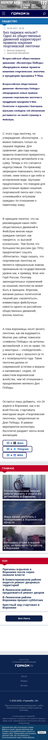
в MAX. (17, 455)
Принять (42, 732)
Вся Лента (24, 618)
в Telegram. (20, 449)
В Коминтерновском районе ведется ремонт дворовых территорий (22, 582)
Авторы (24, 685)
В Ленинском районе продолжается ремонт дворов (23, 591)
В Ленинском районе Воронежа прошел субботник (23, 599)
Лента (24, 676)
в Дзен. (17, 443)
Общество (9, 21)
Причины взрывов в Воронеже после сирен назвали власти (18, 572)
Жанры (24, 681)
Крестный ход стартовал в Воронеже (21, 606)
